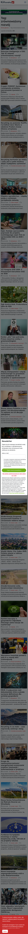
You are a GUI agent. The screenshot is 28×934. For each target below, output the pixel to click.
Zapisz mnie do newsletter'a (14, 470)
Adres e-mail (5, 453)
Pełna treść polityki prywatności (16, 493)
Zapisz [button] (5, 931)
